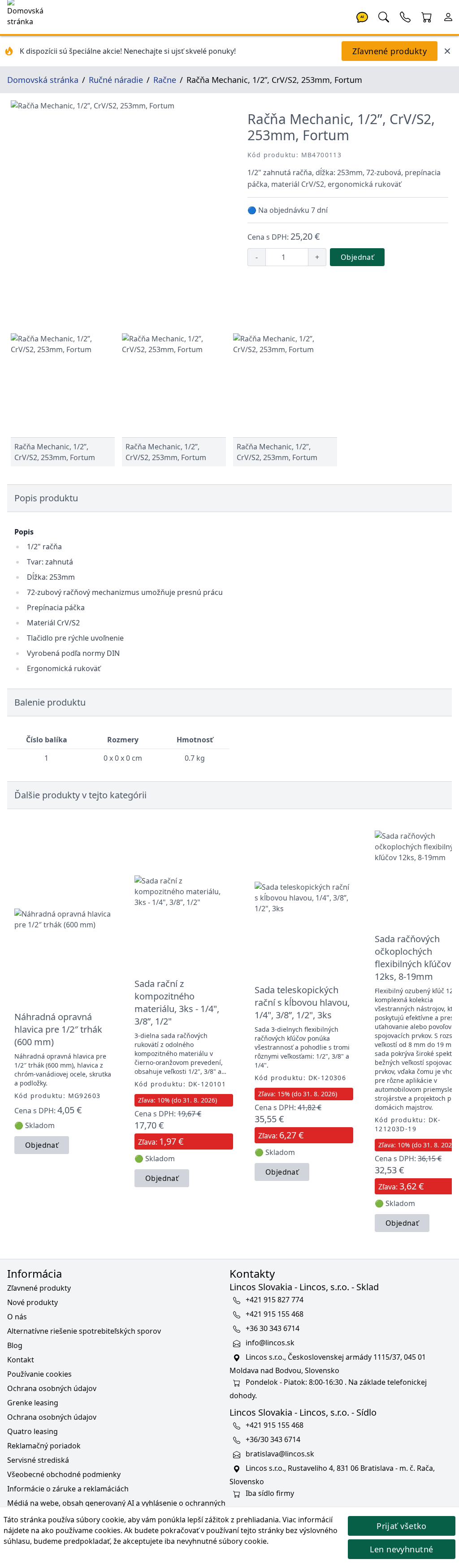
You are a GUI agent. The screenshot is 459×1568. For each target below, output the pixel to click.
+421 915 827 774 (274, 1300)
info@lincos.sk (270, 1343)
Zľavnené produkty (389, 51)
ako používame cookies (81, 1530)
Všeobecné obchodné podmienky (64, 1474)
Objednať (357, 257)
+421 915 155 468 (274, 1314)
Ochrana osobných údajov (51, 1388)
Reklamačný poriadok (44, 1446)
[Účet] (448, 16)
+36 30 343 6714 (272, 1328)
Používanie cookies (39, 1374)
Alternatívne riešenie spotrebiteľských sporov (84, 1331)
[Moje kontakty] (405, 16)
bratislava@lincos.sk (280, 1454)
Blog (14, 1345)
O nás (17, 1317)
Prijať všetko (402, 1526)
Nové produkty (32, 1302)
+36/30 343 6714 (273, 1439)
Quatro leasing (32, 1431)
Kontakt (20, 1360)
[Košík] (426, 16)
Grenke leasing (32, 1403)
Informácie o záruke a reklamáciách (68, 1489)
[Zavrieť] (447, 51)
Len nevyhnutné (401, 1549)
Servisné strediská (38, 1460)
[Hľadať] (383, 16)
